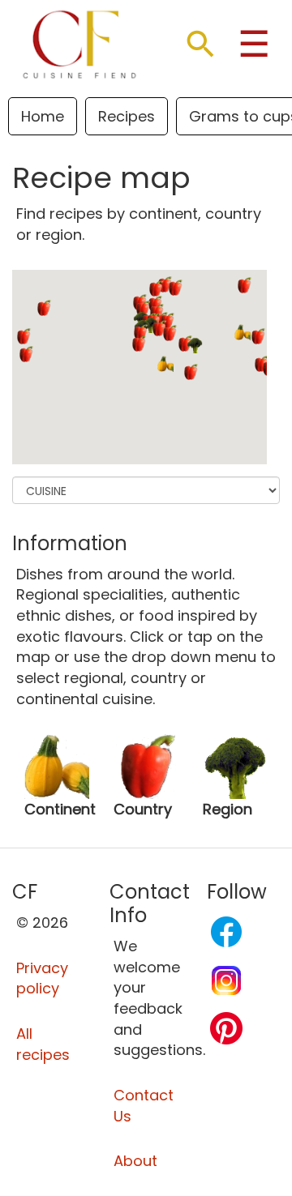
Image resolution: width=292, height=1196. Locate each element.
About (135, 1161)
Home (42, 116)
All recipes (43, 1044)
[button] (165, 363)
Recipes (126, 116)
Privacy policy (42, 978)
